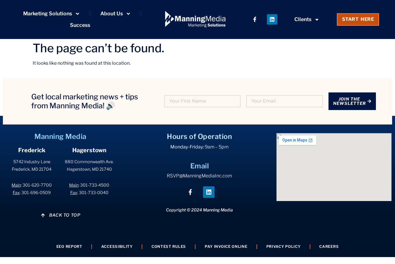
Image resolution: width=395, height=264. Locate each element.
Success (80, 25)
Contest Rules (169, 246)
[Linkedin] (272, 19)
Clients (302, 19)
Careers (329, 246)
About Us (111, 13)
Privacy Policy (283, 246)
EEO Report (69, 246)
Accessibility (117, 246)
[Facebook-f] (255, 19)
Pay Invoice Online (226, 246)
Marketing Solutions (47, 13)
